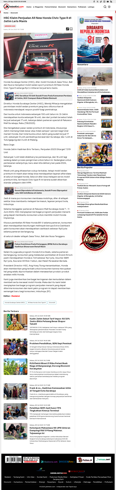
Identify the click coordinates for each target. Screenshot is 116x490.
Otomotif (52, 302)
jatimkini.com (10, 26)
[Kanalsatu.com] (58, 473)
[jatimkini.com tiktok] (100, 2)
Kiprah (60, 482)
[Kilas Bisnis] (49, 462)
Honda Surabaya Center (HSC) (15, 302)
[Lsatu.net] (41, 469)
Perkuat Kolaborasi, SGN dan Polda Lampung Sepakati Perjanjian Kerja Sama (92, 215)
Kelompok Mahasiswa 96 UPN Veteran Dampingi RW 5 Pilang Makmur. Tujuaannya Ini (50, 431)
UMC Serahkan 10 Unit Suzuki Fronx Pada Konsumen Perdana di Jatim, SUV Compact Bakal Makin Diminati (43, 97)
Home (28, 7)
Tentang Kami (18, 477)
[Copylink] (67, 29)
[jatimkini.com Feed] (110, 2)
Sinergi (42, 482)
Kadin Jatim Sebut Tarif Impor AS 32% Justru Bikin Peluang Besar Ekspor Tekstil (50, 321)
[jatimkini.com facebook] (93, 2)
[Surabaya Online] (31, 460)
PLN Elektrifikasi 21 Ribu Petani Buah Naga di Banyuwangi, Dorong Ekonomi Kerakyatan (50, 366)
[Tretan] (85, 460)
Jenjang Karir (58, 479)
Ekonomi (62, 7)
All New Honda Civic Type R (37, 302)
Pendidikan (97, 482)
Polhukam (82, 7)
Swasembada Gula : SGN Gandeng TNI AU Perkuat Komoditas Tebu (88, 112)
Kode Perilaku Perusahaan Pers (98, 477)
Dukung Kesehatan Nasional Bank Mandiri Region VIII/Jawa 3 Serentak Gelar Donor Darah (86, 126)
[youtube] (107, 2)
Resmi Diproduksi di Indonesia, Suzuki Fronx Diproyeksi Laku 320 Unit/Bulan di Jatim (41, 191)
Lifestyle (77, 482)
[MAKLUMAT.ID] (76, 472)
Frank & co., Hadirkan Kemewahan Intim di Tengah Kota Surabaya (50, 389)
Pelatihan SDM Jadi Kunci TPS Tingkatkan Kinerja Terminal (45, 409)
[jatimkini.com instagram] (104, 2)
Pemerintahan (51, 7)
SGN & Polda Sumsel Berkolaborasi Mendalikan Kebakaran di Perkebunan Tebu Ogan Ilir (93, 91)
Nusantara (51, 482)
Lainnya (91, 7)
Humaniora (71, 7)
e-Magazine (38, 7)
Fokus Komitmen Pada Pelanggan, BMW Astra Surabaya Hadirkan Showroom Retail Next (41, 245)
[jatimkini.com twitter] (97, 2)
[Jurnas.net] (103, 460)
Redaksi (8, 477)
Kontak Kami (42, 477)
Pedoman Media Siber (59, 477)
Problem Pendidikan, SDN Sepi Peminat (50, 343)
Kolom (68, 482)
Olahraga (87, 482)
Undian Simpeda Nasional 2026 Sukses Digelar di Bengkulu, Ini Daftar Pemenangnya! (94, 196)
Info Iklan (30, 477)
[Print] (71, 29)
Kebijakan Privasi (77, 477)
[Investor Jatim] (67, 461)
